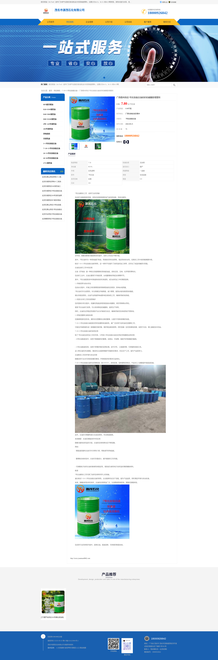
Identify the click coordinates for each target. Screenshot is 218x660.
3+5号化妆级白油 (49, 143)
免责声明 (67, 648)
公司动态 (128, 22)
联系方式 (167, 22)
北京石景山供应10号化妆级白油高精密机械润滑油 (53, 205)
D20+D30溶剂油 (49, 109)
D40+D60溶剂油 (49, 114)
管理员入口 (75, 648)
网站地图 (83, 648)
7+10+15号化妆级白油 (69, 90)
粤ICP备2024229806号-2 (71, 641)
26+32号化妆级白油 (50, 153)
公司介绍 (108, 22)
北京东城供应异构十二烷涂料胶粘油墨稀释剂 (53, 181)
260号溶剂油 (48, 129)
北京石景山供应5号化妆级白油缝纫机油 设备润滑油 (53, 209)
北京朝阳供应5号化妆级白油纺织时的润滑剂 (53, 219)
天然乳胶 (46, 139)
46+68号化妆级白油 (50, 158)
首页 (50, 90)
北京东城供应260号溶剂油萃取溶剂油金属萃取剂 (53, 195)
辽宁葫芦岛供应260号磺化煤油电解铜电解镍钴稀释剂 (60, 617)
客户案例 (147, 22)
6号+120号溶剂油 (49, 124)
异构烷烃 (46, 134)
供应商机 (70, 22)
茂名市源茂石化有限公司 (56, 644)
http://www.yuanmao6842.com (80, 558)
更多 (61, 171)
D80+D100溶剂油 (49, 119)
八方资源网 (60, 648)
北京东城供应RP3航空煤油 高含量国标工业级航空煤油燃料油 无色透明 (53, 200)
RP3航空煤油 (48, 104)
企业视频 (89, 22)
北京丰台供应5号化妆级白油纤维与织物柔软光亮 (53, 214)
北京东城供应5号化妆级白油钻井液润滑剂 (53, 191)
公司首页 (50, 22)
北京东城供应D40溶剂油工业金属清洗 (53, 186)
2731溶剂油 (47, 163)
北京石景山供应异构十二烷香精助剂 (53, 177)
